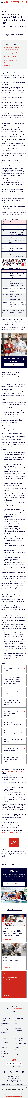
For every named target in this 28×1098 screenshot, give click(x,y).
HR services (4, 1025)
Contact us (18, 1054)
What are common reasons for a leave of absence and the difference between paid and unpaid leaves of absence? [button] (13, 680)
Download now (7, 939)
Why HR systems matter (10, 60)
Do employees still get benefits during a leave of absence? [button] (12, 702)
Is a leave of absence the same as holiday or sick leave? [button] (11, 692)
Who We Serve (19, 1018)
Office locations (19, 1038)
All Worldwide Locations (14, 1066)
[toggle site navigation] (2, 2)
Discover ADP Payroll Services (14, 364)
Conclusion (7, 65)
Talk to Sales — (14, 1008)
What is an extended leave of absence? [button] (13, 740)
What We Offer (5, 1018)
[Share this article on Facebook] (6, 864)
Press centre (18, 1049)
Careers (17, 1047)
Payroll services (5, 1023)
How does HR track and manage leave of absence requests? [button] (11, 759)
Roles (16, 1023)
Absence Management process (9, 832)
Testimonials (18, 1030)
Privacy (17, 1076)
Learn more (6, 995)
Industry (17, 1025)
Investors (17, 1052)
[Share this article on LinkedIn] (2, 864)
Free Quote (22, 1)
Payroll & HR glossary (6, 1053)
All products (4, 1032)
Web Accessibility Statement (13, 1081)
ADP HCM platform (6, 1020)
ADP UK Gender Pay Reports (14, 1080)
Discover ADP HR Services (14, 883)
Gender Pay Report (20, 1041)
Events (3, 1051)
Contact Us (14, 1006)
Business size (18, 1028)
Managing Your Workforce (6, 30)
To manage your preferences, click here (14, 1096)
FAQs (5, 62)
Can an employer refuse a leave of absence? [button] (11, 749)
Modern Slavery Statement (13, 1078)
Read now (5, 967)
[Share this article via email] (12, 864)
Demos (3, 1056)
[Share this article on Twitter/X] (9, 864)
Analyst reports (5, 1045)
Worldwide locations (20, 1043)
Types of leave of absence (11, 49)
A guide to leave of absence (12, 47)
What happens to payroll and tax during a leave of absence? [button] (13, 713)
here (25, 329)
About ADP (18, 1036)
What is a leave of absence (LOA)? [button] (12, 669)
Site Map (10, 1076)
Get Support (14, 1011)
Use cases (17, 1020)
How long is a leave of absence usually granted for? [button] (13, 723)
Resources (4, 1036)
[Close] (26, 1087)
